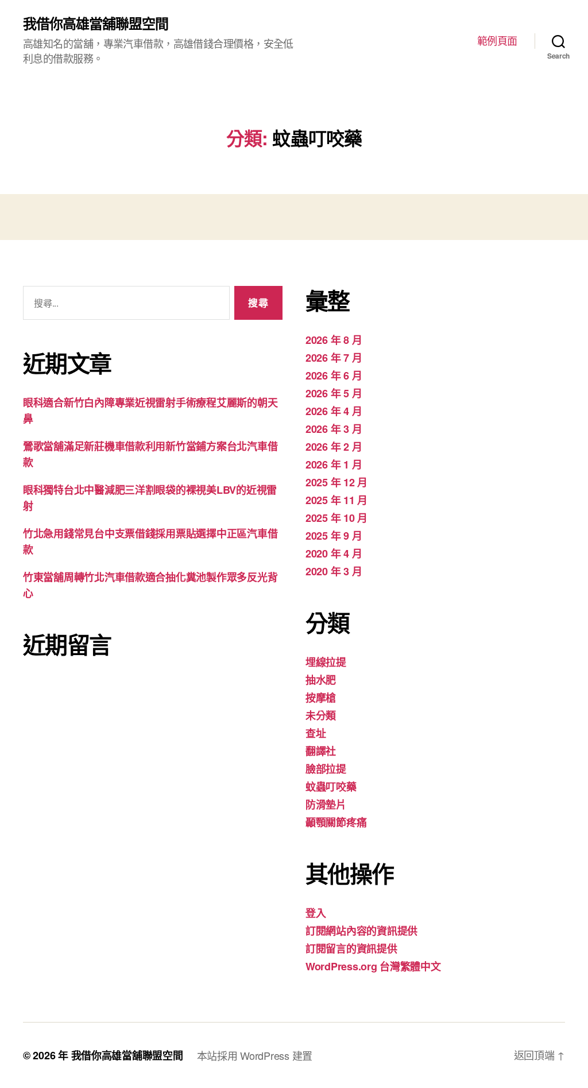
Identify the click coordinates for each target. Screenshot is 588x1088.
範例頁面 (497, 40)
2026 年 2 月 (333, 446)
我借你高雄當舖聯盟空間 (95, 23)
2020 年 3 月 (333, 571)
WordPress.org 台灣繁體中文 (373, 966)
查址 (315, 733)
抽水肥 (320, 679)
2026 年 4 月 (333, 411)
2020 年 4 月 (333, 553)
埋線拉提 (325, 662)
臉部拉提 (325, 768)
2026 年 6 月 (333, 375)
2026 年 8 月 (333, 339)
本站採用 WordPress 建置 (254, 1055)
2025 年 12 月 (336, 482)
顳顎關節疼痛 (335, 822)
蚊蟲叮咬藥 (331, 786)
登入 (315, 912)
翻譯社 (320, 751)
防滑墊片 (325, 804)
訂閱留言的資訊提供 (351, 948)
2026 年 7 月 (333, 357)
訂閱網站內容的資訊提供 (361, 930)
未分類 (320, 715)
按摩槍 (320, 697)
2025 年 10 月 (336, 517)
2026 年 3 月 (333, 428)
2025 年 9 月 (333, 535)
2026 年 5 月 (333, 393)
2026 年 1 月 (333, 464)
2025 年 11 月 (336, 500)
